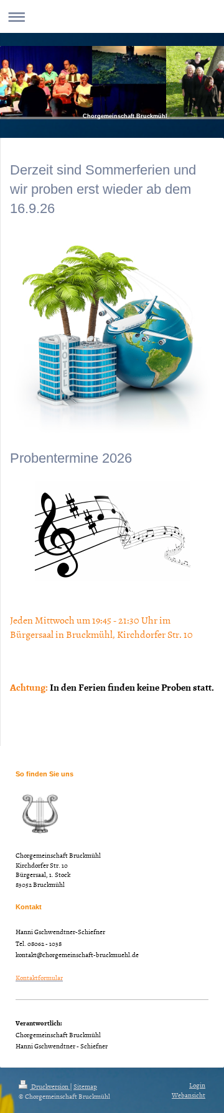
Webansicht (188, 1094)
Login (197, 1084)
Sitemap (85, 1086)
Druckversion (50, 1086)
